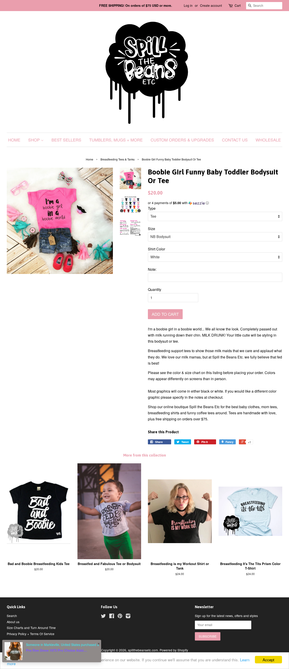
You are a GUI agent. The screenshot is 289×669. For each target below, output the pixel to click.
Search (12, 615)
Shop (34, 140)
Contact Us (235, 140)
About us (13, 622)
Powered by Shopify (174, 650)
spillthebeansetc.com (143, 650)
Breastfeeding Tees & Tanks (117, 159)
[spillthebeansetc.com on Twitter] (103, 616)
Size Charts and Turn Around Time (31, 627)
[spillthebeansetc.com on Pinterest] (119, 616)
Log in (188, 5)
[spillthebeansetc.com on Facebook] (111, 616)
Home (14, 140)
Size (151, 228)
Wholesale (268, 140)
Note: (152, 269)
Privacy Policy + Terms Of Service (30, 633)
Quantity (154, 289)
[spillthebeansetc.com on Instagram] (128, 616)
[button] (215, 202)
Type (152, 208)
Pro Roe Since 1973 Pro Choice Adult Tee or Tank (56, 650)
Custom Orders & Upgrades (182, 140)
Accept (268, 659)
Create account (211, 5)
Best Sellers (66, 140)
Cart (238, 5)
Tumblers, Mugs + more (116, 140)
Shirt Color (156, 249)
